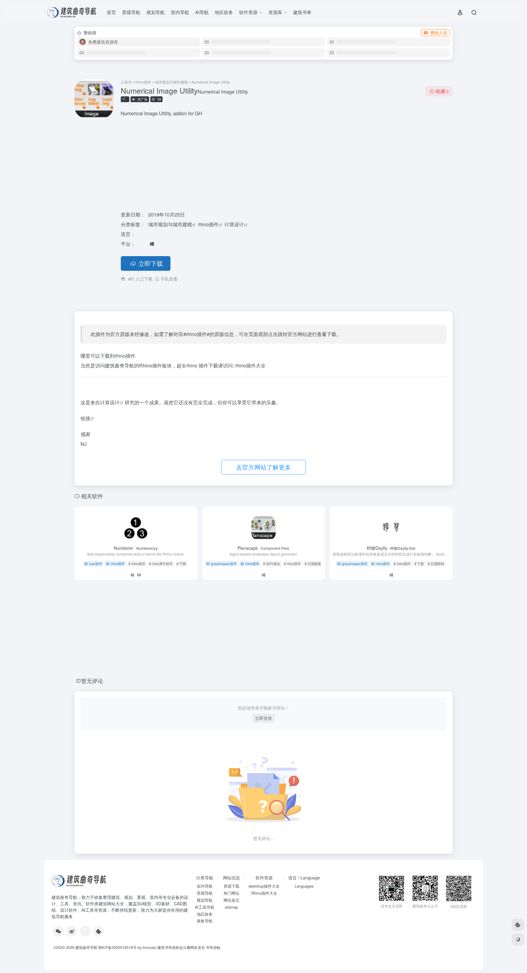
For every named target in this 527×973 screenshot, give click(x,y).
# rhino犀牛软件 (161, 563)
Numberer (136, 548)
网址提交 (231, 900)
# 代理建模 (313, 563)
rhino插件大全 (250, 365)
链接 (85, 418)
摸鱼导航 (205, 921)
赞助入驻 (438, 33)
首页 (111, 12)
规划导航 (155, 12)
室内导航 (180, 12)
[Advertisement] (287, 164)
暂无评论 (92, 681)
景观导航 (131, 12)
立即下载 (150, 263)
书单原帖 (213, 947)
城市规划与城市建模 (171, 81)
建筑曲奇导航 (64, 897)
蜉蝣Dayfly (391, 548)
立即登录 (263, 718)
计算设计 (234, 224)
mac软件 (95, 563)
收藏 (442, 91)
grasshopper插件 (224, 563)
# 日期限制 (436, 563)
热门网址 (231, 893)
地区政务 (224, 12)
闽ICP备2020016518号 (117, 947)
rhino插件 (143, 81)
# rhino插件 (136, 563)
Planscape (263, 548)
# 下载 (181, 563)
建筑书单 (302, 12)
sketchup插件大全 (264, 886)
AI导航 (202, 12)
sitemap (231, 907)
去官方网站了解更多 (263, 467)
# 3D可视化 (271, 563)
